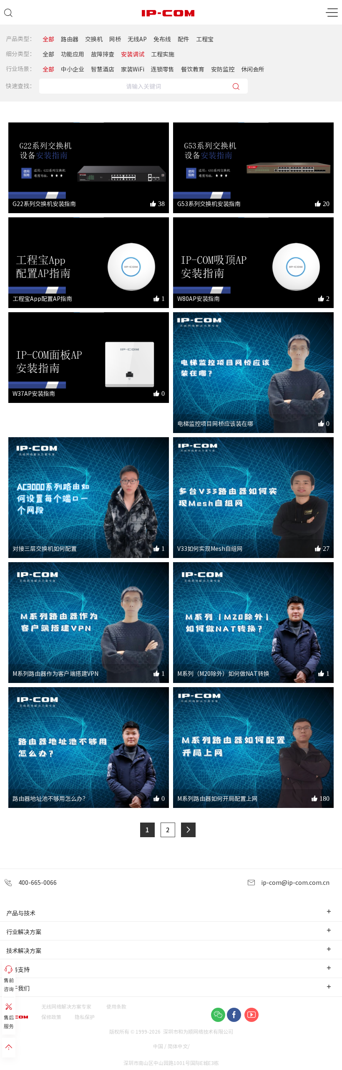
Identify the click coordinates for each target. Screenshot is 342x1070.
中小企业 (72, 69)
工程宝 (205, 39)
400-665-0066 (37, 882)
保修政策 (51, 1016)
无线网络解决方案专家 (66, 1006)
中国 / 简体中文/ (172, 1046)
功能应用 (72, 54)
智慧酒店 (102, 69)
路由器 (69, 39)
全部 (48, 39)
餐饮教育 (192, 69)
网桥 (115, 39)
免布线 (162, 39)
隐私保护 (85, 1016)
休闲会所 (252, 69)
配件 (183, 39)
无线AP (137, 39)
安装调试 (132, 54)
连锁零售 (162, 69)
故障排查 (102, 54)
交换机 (94, 39)
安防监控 (222, 69)
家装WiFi (132, 69)
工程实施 (162, 54)
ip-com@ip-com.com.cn (294, 882)
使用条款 (116, 1006)
